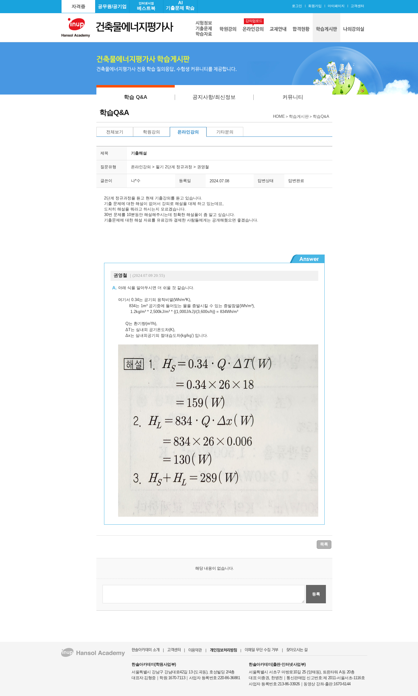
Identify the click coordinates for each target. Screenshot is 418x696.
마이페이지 (336, 6)
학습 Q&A (135, 97)
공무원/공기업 (112, 6)
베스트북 (146, 6)
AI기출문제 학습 (180, 5)
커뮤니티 (292, 97)
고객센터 (357, 6)
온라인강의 (188, 131)
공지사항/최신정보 (214, 97)
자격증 (78, 6)
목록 (324, 544)
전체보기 (114, 131)
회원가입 (315, 6)
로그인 (297, 6)
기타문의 (224, 131)
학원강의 (151, 131)
